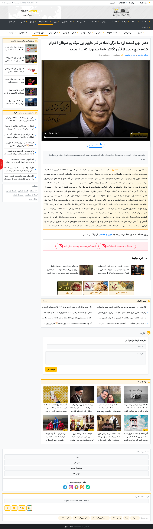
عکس (22, 21)
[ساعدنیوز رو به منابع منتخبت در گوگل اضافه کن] (29, 508)
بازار (56, 21)
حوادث (124, 21)
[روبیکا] (76, 487)
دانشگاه (94, 21)
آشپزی (140, 32)
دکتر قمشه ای (65, 517)
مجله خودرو (24, 32)
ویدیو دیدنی (116, 517)
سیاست (145, 21)
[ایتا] (82, 487)
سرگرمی (99, 32)
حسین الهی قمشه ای (100, 517)
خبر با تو (12, 21)
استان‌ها (145, 27)
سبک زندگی (128, 32)
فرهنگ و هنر (86, 32)
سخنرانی (135, 517)
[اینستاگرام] (71, 487)
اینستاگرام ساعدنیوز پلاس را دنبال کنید (79, 246)
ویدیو (32, 21)
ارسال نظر (51, 369)
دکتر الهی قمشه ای (81, 517)
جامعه (134, 21)
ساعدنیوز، (115, 170)
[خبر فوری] (1, 164)
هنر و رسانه (81, 21)
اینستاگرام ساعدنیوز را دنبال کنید (119, 246)
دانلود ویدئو (94, 144)
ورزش (104, 21)
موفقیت (11, 32)
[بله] (88, 487)
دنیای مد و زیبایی (69, 32)
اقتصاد (114, 21)
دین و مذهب (39, 32)
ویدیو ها (76, 473)
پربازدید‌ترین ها (76, 468)
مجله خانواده (44, 21)
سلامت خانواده (113, 32)
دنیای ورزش (53, 32)
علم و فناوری (67, 21)
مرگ (126, 517)
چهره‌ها (76, 456)
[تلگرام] (65, 487)
